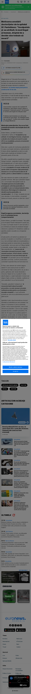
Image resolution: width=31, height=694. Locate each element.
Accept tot (15, 371)
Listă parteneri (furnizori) (9, 362)
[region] (15, 347)
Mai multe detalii (12, 340)
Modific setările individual (15, 367)
